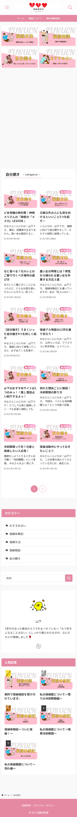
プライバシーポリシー (44, 805)
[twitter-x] (38, 646)
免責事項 (26, 805)
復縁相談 (15, 550)
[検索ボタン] (70, 7)
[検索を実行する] (69, 578)
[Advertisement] (38, 118)
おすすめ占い (17, 525)
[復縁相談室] (38, 7)
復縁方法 (15, 542)
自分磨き (15, 558)
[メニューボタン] (7, 7)
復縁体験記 (16, 534)
